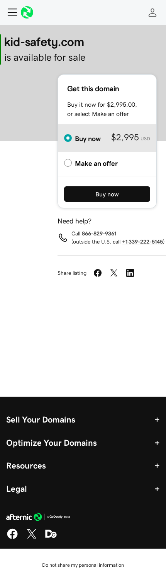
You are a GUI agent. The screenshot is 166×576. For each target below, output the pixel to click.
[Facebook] (12, 538)
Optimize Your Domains (51, 442)
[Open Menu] (9, 12)
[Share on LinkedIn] (130, 273)
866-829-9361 (99, 233)
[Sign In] (152, 12)
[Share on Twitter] (114, 273)
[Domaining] (51, 538)
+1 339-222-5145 (142, 241)
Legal (16, 488)
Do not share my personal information (83, 564)
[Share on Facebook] (98, 273)
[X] (31, 538)
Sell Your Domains (40, 419)
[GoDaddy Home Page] (38, 518)
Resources (26, 465)
